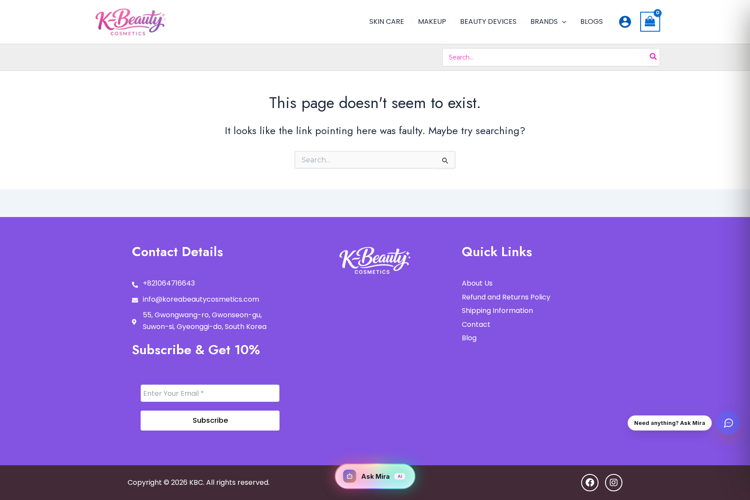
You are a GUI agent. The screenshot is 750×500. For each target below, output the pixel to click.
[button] (562, 21)
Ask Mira (381, 476)
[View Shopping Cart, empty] (650, 22)
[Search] (653, 57)
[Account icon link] (625, 21)
